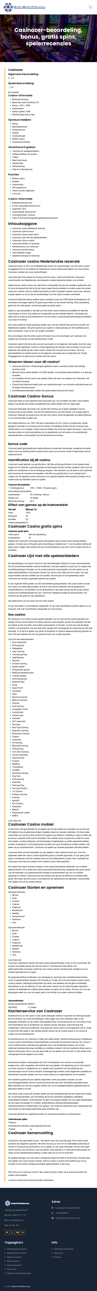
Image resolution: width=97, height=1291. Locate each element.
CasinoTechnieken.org (20, 1286)
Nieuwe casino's (14, 1257)
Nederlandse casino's (16, 1253)
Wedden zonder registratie (19, 1273)
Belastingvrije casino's (17, 1249)
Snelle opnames (14, 1265)
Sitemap (57, 1257)
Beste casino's (13, 1261)
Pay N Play (12, 1269)
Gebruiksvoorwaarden (63, 1249)
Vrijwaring (58, 1253)
